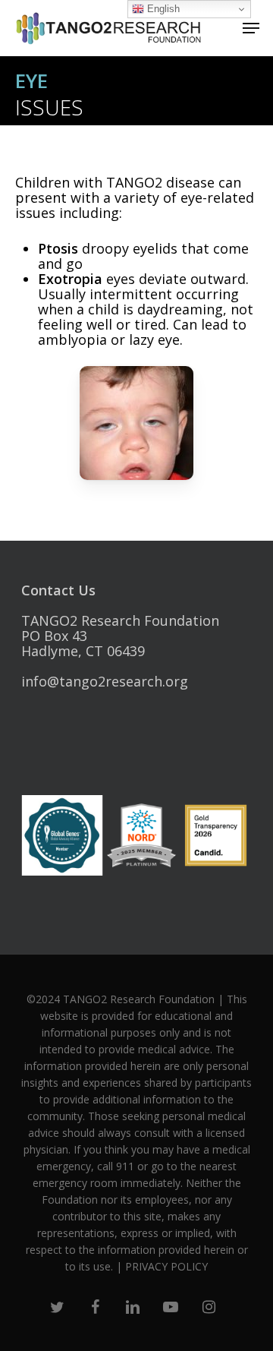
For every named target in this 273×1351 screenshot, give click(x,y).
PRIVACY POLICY (166, 1266)
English (162, 8)
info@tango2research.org (104, 681)
